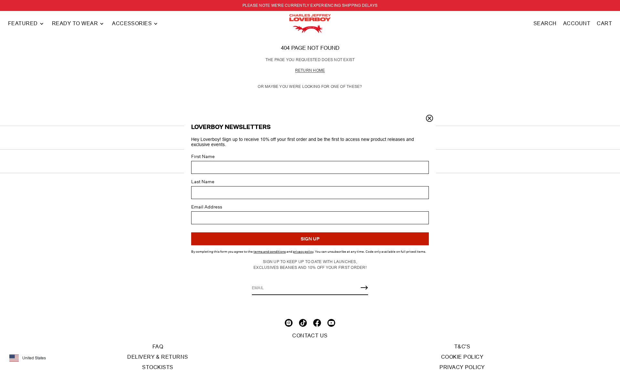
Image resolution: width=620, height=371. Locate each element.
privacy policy (303, 251)
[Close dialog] (429, 118)
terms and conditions (269, 251)
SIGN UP (310, 239)
